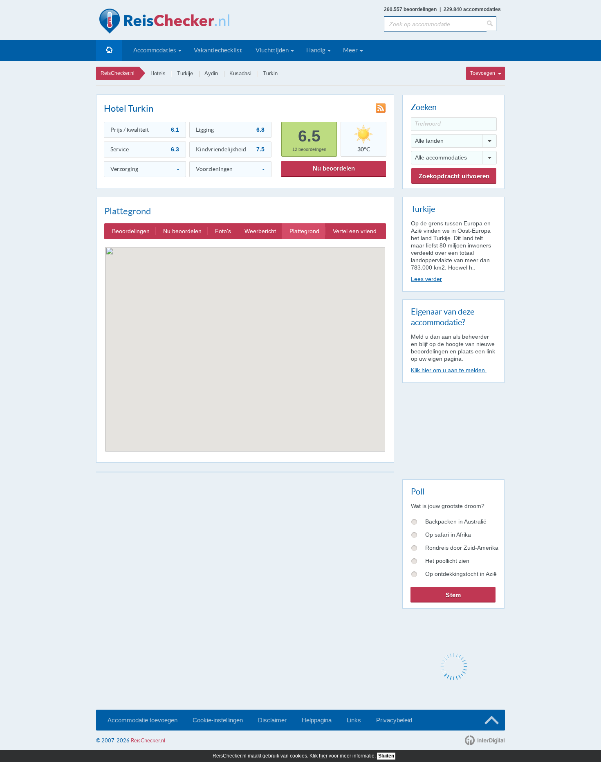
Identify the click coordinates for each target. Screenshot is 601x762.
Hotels (158, 73)
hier (323, 756)
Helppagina (317, 720)
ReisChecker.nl (118, 73)
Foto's (223, 231)
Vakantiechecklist (218, 50)
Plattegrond (304, 231)
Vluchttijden (272, 50)
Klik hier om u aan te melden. (449, 370)
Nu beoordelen (334, 168)
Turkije (185, 73)
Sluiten (386, 756)
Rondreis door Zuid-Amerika (461, 547)
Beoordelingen (131, 231)
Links (354, 720)
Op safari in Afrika (448, 534)
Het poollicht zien (447, 560)
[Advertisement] (453, 429)
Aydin (211, 73)
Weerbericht (260, 231)
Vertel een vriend (355, 231)
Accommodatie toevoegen (142, 720)
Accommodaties (154, 50)
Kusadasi (240, 73)
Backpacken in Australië (456, 521)
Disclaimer (272, 720)
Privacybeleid (394, 720)
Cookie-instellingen (218, 720)
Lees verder (426, 279)
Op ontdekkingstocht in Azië (461, 574)
